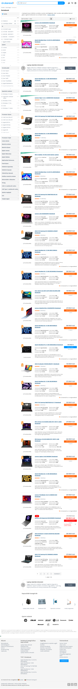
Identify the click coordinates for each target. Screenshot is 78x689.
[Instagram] (72, 684)
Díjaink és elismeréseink (7, 646)
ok (18, 17)
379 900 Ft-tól (70, 194)
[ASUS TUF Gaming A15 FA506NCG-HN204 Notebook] (28, 559)
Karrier (3, 648)
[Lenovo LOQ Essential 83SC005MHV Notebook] (28, 520)
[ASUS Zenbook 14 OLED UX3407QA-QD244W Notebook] (28, 538)
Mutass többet (51, 15)
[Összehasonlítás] (68, 3)
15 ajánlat (70, 44)
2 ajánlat (70, 138)
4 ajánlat (70, 102)
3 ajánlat (70, 461)
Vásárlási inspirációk (45, 648)
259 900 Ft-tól (70, 495)
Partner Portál (63, 643)
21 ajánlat (70, 330)
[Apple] (48, 624)
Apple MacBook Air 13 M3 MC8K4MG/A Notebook (49, 271)
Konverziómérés (64, 657)
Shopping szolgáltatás (65, 654)
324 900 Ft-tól (70, 231)
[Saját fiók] (75, 3)
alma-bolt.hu (70, 349)
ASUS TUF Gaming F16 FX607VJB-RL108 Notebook (48, 116)
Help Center (63, 645)
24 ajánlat (70, 295)
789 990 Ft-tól (70, 155)
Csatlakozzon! (64, 660)
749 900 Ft (70, 345)
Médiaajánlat (63, 651)
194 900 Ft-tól (70, 364)
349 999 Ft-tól (70, 518)
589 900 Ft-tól (70, 325)
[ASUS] (33, 620)
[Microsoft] (41, 624)
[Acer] (48, 620)
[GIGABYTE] (56, 624)
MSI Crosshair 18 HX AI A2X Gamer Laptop (47, 154)
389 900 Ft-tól (70, 271)
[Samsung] (41, 620)
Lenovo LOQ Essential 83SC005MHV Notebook (48, 518)
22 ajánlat (70, 368)
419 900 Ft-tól (70, 98)
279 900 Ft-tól (70, 308)
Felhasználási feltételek (21, 683)
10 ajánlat (70, 407)
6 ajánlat (70, 120)
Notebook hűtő (42, 608)
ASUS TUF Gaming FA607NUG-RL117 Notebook (48, 402)
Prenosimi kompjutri (32, 679)
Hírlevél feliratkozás (45, 646)
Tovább (70, 68)
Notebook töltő (24, 651)
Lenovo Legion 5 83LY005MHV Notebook (46, 456)
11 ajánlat (70, 27)
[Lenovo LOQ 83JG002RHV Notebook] (28, 27)
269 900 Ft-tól (70, 116)
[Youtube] (75, 684)
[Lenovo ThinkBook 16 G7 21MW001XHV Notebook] (28, 499)
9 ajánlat (70, 83)
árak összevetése (70, 25)
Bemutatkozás (4, 643)
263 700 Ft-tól (70, 40)
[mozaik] (53, 19)
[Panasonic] (63, 620)
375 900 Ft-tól (70, 381)
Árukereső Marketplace (65, 648)
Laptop (21, 679)
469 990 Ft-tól (70, 79)
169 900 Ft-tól (70, 291)
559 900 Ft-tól (70, 456)
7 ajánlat (70, 199)
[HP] (26, 620)
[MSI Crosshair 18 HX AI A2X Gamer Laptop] (28, 159)
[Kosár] (72, 3)
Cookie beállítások (44, 651)
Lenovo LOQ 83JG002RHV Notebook (45, 23)
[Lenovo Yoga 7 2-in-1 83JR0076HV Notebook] (28, 102)
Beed (61, 655)
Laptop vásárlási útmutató (35, 65)
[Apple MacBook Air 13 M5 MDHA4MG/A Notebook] (28, 478)
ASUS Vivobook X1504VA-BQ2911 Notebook (47, 364)
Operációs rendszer (55, 608)
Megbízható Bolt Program (66, 646)
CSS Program (63, 652)
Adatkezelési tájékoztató (7, 683)
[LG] (56, 620)
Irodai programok (69, 608)
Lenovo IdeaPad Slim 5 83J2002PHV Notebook (48, 308)
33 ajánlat (70, 176)
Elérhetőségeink (5, 645)
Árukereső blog (5, 649)
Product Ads (63, 649)
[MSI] (71, 620)
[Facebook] (68, 684)
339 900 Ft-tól (70, 402)
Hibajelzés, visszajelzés (46, 649)
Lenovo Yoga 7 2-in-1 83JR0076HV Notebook (47, 98)
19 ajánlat (70, 159)
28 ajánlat (70, 235)
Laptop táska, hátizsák (28, 608)
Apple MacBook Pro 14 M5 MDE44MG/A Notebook (49, 345)
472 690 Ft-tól (70, 133)
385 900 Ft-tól (70, 534)
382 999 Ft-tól (70, 439)
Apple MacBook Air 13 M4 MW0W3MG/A (27, 669)
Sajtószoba (4, 651)
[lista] (51, 19)
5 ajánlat (70, 254)
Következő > (57, 573)
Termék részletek (27, 357)
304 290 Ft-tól (70, 172)
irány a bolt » (70, 347)
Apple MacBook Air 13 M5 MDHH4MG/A (27, 663)
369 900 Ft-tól (70, 23)
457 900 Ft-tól (70, 250)
